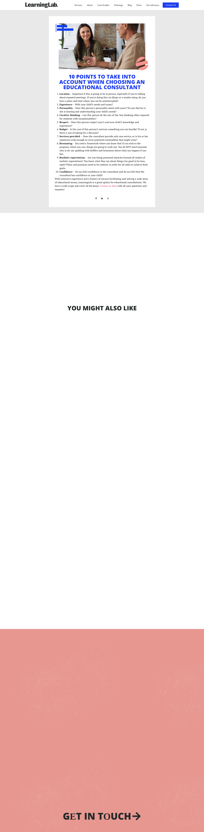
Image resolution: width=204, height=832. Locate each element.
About (90, 5)
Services (78, 5)
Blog (130, 5)
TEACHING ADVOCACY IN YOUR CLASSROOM (59, 529)
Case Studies (103, 5)
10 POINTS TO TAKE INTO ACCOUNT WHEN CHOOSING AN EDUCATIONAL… (75, 380)
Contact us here (108, 185)
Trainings (118, 5)
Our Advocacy (152, 5)
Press (139, 5)
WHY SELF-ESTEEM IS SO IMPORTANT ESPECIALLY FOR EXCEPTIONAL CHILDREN (78, 455)
